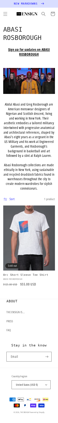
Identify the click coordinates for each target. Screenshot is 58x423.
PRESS (9, 321)
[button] (5, 13)
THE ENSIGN (24, 412)
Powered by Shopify (36, 412)
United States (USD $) (27, 385)
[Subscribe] (46, 357)
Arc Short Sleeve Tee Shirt (25, 274)
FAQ (8, 330)
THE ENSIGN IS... (15, 312)
